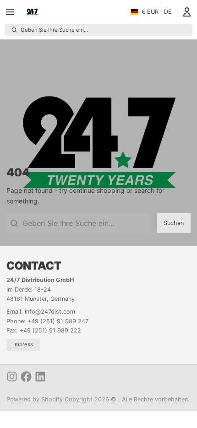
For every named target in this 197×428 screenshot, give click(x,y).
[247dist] (32, 12)
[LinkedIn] (40, 376)
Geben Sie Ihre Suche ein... (54, 30)
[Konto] (185, 12)
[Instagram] (11, 376)
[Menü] (13, 12)
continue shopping (97, 190)
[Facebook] (26, 376)
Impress (23, 344)
